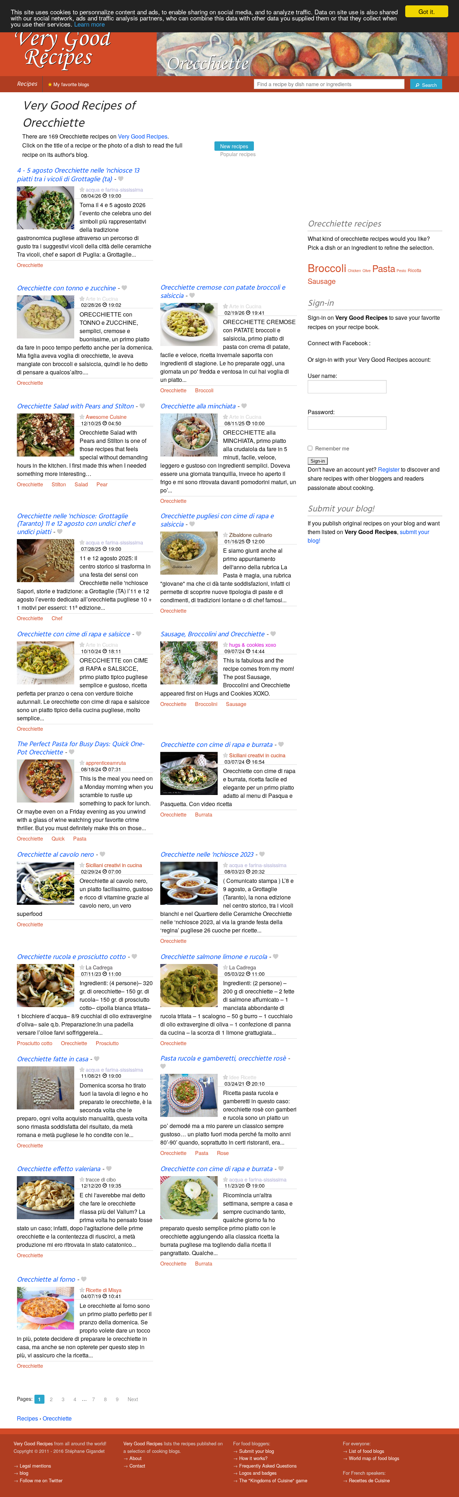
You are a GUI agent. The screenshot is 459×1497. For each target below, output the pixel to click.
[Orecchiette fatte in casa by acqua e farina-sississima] (45, 1087)
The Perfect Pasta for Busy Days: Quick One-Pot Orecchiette (81, 748)
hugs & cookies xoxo (252, 644)
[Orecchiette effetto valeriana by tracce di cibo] (45, 1197)
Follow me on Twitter (41, 1480)
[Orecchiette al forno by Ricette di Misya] (45, 1307)
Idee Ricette (242, 1077)
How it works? (253, 1458)
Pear (102, 484)
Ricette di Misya (104, 1289)
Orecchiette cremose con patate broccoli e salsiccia (222, 291)
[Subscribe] (82, 189)
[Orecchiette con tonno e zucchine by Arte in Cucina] (45, 316)
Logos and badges (257, 1472)
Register (388, 469)
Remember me (332, 448)
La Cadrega (99, 967)
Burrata (203, 814)
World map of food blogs (374, 1458)
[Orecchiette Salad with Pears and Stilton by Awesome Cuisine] (45, 434)
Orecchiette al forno (46, 1279)
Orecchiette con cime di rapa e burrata (216, 745)
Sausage (236, 703)
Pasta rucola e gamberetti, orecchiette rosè (223, 1058)
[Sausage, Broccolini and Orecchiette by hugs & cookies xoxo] (189, 662)
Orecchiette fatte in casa (52, 1059)
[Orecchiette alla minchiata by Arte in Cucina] (189, 434)
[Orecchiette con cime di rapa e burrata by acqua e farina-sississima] (189, 1197)
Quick (58, 838)
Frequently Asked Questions (268, 1465)
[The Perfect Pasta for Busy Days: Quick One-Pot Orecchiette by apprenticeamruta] (45, 780)
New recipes (234, 146)
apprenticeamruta (106, 762)
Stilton (59, 484)
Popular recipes (238, 154)
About (135, 1458)
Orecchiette (30, 264)
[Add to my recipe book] (120, 179)
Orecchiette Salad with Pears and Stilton (75, 406)
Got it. (426, 11)
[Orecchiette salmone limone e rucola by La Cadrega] (189, 985)
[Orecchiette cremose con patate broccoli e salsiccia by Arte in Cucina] (189, 324)
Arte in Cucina (102, 298)
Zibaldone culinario (250, 534)
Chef (57, 618)
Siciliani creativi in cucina (257, 755)
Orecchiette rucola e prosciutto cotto (71, 957)
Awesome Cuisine (106, 416)
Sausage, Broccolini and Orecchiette (212, 634)
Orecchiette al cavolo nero (55, 855)
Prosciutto (107, 1043)
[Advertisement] (228, 226)
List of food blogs (366, 1450)
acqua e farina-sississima (114, 189)
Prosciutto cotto (34, 1043)
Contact (137, 1465)
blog (24, 1472)
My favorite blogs (70, 84)
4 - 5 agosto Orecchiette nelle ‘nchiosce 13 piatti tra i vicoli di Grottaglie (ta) (78, 174)
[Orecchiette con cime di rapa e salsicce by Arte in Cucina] (45, 662)
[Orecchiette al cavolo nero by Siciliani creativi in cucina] (45, 882)
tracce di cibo (101, 1179)
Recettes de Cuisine (369, 1480)
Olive (367, 270)
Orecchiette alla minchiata (197, 406)
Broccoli (204, 390)
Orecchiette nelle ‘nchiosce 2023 (206, 855)
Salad (81, 484)
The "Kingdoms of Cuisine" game (273, 1480)
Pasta (79, 838)
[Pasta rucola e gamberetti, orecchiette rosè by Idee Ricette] (189, 1094)
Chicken (354, 270)
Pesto (401, 270)
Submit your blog (256, 1450)
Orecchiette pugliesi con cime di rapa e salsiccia (217, 520)
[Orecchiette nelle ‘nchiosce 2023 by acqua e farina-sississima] (189, 882)
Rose (223, 1152)
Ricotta (414, 270)
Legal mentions (35, 1465)
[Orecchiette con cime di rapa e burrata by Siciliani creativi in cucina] (189, 772)
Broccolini (206, 703)
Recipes (27, 84)
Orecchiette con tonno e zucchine (66, 288)
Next (133, 1399)
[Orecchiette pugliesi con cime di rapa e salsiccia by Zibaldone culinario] (189, 552)
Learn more (89, 23)
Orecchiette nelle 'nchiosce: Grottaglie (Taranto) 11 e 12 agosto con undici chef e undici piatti (76, 524)
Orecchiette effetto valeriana (58, 1169)
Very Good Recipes (142, 136)
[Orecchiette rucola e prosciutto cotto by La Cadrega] (45, 985)
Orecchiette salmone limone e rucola (213, 957)
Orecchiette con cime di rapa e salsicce (73, 634)
